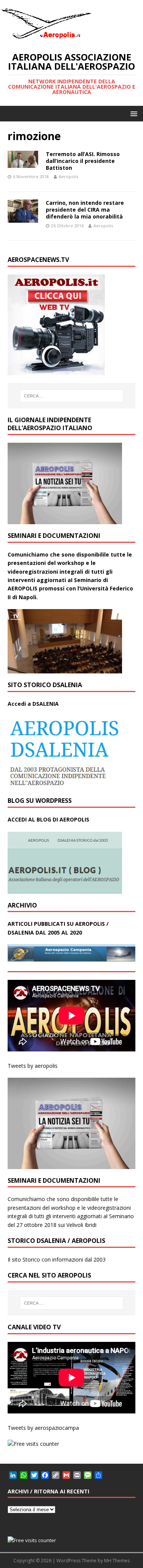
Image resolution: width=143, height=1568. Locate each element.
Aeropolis (68, 176)
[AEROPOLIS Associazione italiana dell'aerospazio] (46, 38)
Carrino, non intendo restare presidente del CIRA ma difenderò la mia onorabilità (85, 209)
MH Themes (117, 1560)
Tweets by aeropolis (33, 1065)
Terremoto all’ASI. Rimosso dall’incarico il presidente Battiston (83, 160)
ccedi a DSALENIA (35, 703)
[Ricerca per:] (71, 395)
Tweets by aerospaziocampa (43, 1427)
